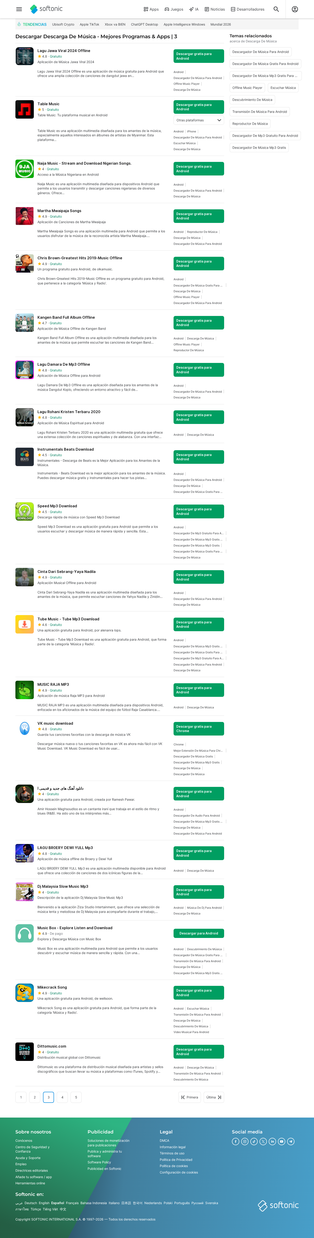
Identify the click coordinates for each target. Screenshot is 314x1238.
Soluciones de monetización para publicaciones (108, 1143)
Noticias (218, 9)
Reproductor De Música (202, 232)
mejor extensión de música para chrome (199, 750)
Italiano (114, 1203)
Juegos (177, 9)
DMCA (164, 1140)
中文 (63, 1209)
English (44, 1203)
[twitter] (263, 1141)
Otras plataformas (190, 120)
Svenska (211, 1203)
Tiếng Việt (50, 1209)
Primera (192, 1097)
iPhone (191, 131)
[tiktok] (254, 1141)
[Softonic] (46, 9)
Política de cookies (174, 1166)
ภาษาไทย (22, 1209)
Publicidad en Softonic (104, 1169)
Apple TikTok (89, 24)
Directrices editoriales (31, 1170)
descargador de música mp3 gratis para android (199, 539)
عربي (19, 1203)
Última (211, 1097)
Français (72, 1203)
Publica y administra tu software (105, 1153)
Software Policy (99, 1162)
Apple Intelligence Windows (184, 24)
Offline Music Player (187, 83)
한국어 (138, 1203)
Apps (154, 9)
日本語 (126, 1203)
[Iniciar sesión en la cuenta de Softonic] (295, 9)
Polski (168, 1203)
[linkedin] (272, 1141)
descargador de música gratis (193, 756)
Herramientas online (30, 1183)
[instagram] (244, 1141)
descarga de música (187, 89)
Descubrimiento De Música (204, 949)
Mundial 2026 (221, 24)
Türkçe (36, 1209)
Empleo (20, 1164)
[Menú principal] (19, 9)
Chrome (179, 744)
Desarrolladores (250, 9)
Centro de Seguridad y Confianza (32, 1149)
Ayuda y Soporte (27, 1158)
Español (57, 1203)
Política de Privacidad (176, 1160)
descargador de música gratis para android (199, 285)
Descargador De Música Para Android (198, 78)
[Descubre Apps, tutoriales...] (276, 9)
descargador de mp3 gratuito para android (199, 533)
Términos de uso (172, 1153)
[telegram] (290, 1141)
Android (178, 72)
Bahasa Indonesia (93, 1203)
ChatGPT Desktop (144, 24)
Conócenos (23, 1140)
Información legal (173, 1147)
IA (197, 9)
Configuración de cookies (179, 1172)
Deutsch (31, 1203)
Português (182, 1203)
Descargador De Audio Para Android (197, 815)
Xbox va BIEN (115, 24)
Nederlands (153, 1203)
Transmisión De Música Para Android (197, 961)
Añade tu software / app (33, 1177)
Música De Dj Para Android (204, 907)
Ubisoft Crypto (63, 24)
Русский (197, 1203)
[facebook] (235, 1141)
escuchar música (185, 143)
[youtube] (281, 1141)
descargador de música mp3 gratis (197, 545)
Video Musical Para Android (191, 1032)
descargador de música (189, 774)
